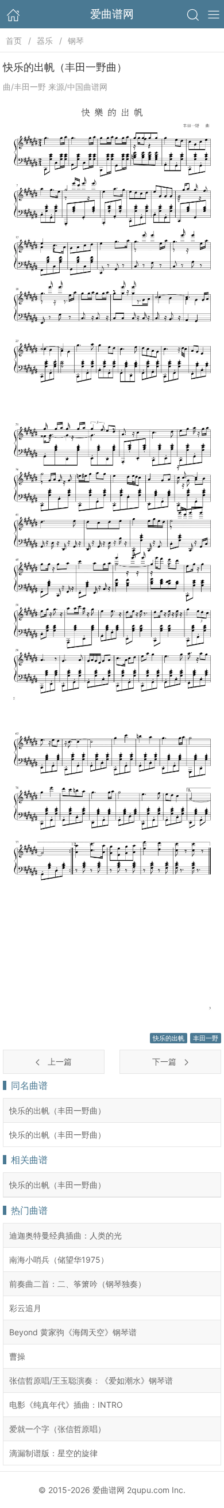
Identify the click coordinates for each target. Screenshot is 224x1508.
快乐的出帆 (168, 1038)
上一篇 (58, 1061)
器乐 (45, 40)
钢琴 (76, 40)
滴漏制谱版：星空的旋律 (53, 1453)
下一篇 (165, 1061)
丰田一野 (205, 1038)
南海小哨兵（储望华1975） (59, 1259)
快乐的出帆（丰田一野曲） (57, 1110)
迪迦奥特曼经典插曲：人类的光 (65, 1235)
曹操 (17, 1356)
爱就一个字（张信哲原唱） (57, 1429)
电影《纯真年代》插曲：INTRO (66, 1405)
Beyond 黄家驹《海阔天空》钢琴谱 (73, 1332)
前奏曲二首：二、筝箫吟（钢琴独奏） (77, 1284)
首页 (14, 40)
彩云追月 (25, 1308)
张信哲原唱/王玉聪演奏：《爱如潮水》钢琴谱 (91, 1380)
